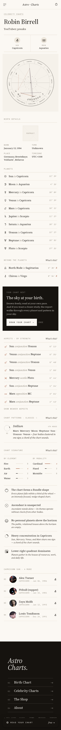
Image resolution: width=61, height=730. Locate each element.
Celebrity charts (13, 14)
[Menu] (4, 5)
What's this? (51, 260)
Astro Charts (30, 5)
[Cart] (56, 4)
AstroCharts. (18, 664)
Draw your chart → (21, 322)
